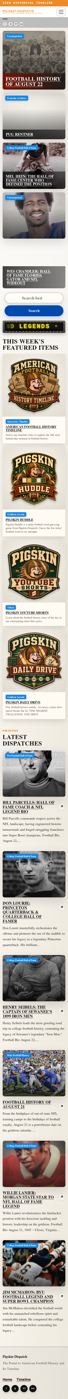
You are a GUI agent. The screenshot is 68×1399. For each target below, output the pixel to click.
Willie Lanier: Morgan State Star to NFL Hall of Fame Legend (28, 1199)
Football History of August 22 (33, 81)
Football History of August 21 (27, 1104)
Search (34, 310)
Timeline (23, 1379)
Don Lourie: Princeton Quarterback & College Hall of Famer (22, 912)
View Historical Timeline (28, 3)
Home (7, 1379)
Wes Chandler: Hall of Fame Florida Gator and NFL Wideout (29, 277)
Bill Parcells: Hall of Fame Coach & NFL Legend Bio (29, 806)
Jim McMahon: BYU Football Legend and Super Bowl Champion (28, 1296)
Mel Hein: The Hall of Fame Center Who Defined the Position (30, 180)
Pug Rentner (19, 134)
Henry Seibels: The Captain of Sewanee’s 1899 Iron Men (27, 1011)
